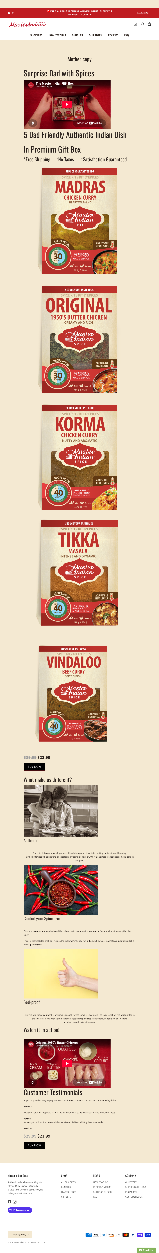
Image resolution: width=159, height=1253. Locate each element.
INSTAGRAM (131, 1191)
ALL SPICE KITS (68, 1182)
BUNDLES (77, 35)
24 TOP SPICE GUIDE (103, 1191)
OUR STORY (95, 35)
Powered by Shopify (37, 1242)
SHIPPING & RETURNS (135, 1186)
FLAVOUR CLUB (68, 1191)
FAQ (126, 35)
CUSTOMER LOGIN (134, 1196)
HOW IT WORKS (57, 35)
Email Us (148, 1250)
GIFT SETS (66, 1196)
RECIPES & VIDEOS (102, 1186)
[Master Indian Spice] (27, 24)
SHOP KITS (36, 35)
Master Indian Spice (21, 1242)
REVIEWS (113, 35)
